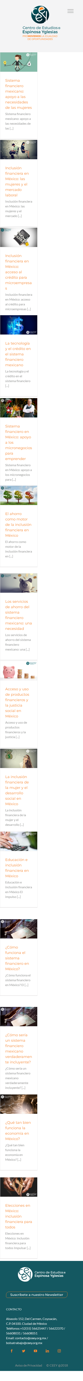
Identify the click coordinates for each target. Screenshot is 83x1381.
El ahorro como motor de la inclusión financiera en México (18, 525)
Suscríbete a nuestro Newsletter (36, 1295)
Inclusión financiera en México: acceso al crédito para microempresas (18, 272)
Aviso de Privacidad (29, 1365)
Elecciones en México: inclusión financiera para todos (18, 1216)
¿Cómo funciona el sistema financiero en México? (17, 958)
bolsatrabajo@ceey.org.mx (24, 1343)
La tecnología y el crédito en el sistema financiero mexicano (18, 354)
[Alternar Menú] (70, 11)
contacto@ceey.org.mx (30, 1338)
